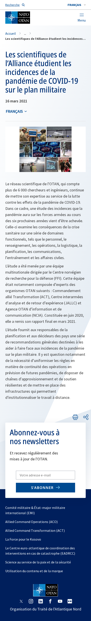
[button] (77, 4)
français (14, 111)
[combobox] (77, 4)
